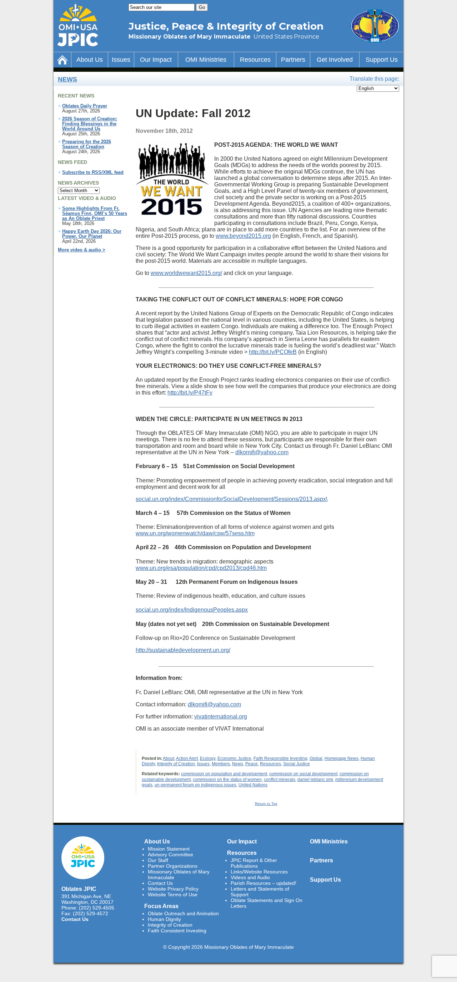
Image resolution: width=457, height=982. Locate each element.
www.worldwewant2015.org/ (186, 273)
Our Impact (156, 59)
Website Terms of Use (172, 894)
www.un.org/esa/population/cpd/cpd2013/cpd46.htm (201, 568)
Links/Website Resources (259, 872)
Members (221, 763)
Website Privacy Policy (173, 889)
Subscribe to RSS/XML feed (93, 172)
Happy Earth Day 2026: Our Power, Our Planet (91, 234)
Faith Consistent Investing (177, 930)
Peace (251, 763)
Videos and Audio (250, 877)
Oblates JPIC (78, 889)
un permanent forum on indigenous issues (195, 784)
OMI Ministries (205, 59)
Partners (293, 59)
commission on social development (303, 773)
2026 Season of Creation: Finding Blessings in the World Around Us (89, 123)
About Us (89, 59)
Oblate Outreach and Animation (183, 913)
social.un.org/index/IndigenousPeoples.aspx (192, 610)
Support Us (382, 59)
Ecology (207, 758)
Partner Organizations (172, 866)
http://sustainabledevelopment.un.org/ (183, 650)
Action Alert (187, 758)
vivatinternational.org (220, 716)
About (168, 758)
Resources (255, 59)
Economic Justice (234, 758)
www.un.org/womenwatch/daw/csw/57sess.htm (195, 533)
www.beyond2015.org (243, 236)
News (67, 79)
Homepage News (341, 758)
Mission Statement (169, 849)
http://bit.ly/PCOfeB (273, 352)
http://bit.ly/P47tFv (189, 393)
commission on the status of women (227, 779)
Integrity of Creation (176, 763)
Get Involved (335, 59)
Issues (121, 59)
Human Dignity (164, 919)
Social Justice (296, 763)
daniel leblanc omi (315, 779)
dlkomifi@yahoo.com (261, 452)
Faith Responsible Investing (280, 758)
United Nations (252, 784)
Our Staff (158, 860)
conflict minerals (279, 779)
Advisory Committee (170, 854)
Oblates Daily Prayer (84, 106)
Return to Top (266, 804)
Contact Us (75, 919)
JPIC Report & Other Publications (254, 863)
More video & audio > (81, 249)
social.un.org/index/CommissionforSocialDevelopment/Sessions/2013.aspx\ (231, 499)
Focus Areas (161, 906)
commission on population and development (224, 773)
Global (316, 758)
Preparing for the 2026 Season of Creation (86, 144)
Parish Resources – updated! (263, 883)
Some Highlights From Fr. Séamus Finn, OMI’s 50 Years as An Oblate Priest (94, 213)
